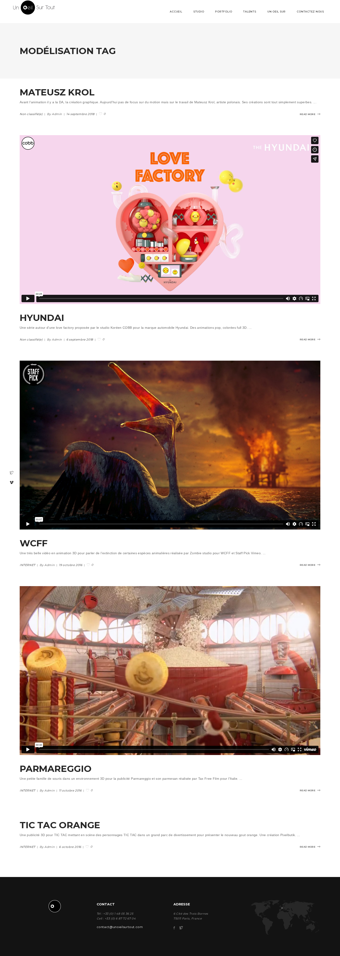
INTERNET (27, 565)
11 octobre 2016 (70, 790)
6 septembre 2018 (80, 339)
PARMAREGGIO (56, 768)
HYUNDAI (42, 317)
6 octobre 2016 (70, 847)
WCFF (34, 543)
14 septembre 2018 (80, 114)
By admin (55, 114)
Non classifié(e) (31, 114)
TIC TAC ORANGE (60, 825)
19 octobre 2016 (71, 565)
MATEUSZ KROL (57, 92)
